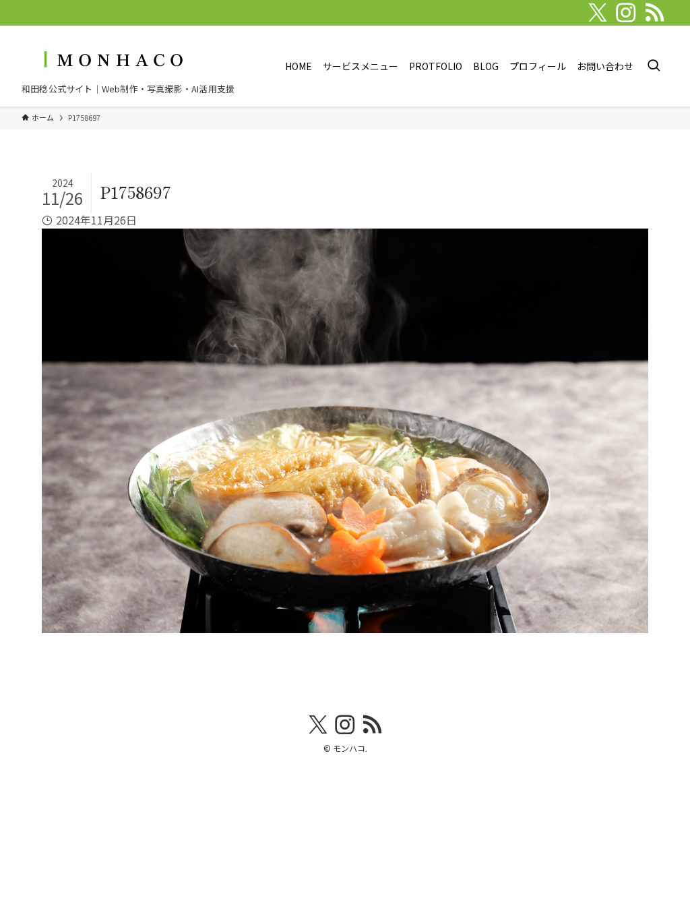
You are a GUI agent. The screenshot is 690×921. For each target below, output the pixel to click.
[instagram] (626, 13)
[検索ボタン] (653, 66)
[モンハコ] (112, 59)
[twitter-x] (598, 13)
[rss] (654, 13)
